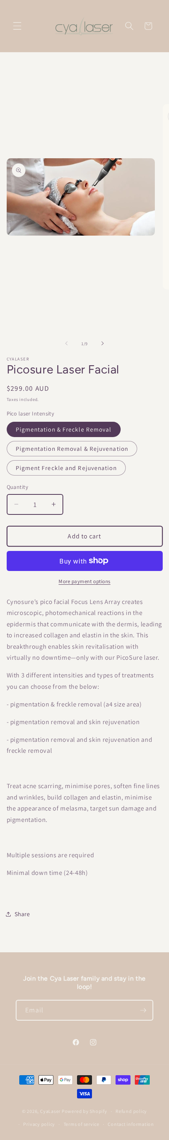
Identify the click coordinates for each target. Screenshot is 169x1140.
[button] (17, 25)
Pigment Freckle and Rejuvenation (66, 468)
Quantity (18, 486)
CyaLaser (50, 1111)
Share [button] (22, 914)
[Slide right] (102, 343)
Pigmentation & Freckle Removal (64, 429)
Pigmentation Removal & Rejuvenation (72, 448)
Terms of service (81, 1124)
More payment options (84, 581)
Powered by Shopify (84, 1111)
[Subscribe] (143, 1010)
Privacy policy (39, 1124)
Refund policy (131, 1111)
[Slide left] (66, 343)
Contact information (131, 1124)
